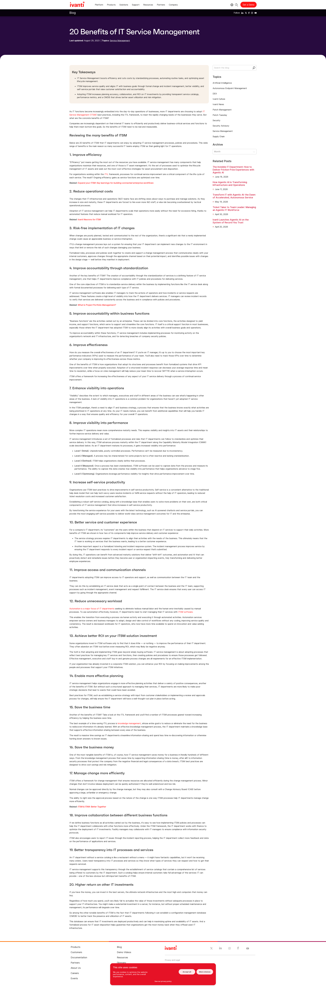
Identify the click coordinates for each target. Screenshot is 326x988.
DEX (215, 93)
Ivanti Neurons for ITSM (89, 219)
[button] (235, 151)
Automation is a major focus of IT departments (91, 608)
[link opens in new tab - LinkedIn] (220, 948)
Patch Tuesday (220, 115)
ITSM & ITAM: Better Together (92, 806)
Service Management (120, 40)
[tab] (99, 5)
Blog (72, 13)
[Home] (77, 5)
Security (216, 120)
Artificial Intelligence (222, 83)
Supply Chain (219, 136)
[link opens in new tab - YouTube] (247, 948)
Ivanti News (218, 104)
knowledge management (129, 723)
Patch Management (222, 109)
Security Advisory (221, 125)
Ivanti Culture (219, 99)
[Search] (236, 4)
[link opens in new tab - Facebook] (238, 948)
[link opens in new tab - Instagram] (229, 948)
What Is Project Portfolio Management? (97, 305)
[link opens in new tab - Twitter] (211, 948)
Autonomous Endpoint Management (230, 88)
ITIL (106, 174)
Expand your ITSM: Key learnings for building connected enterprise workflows (116, 183)
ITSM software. (185, 612)
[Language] (231, 4)
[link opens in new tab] (242, 12)
